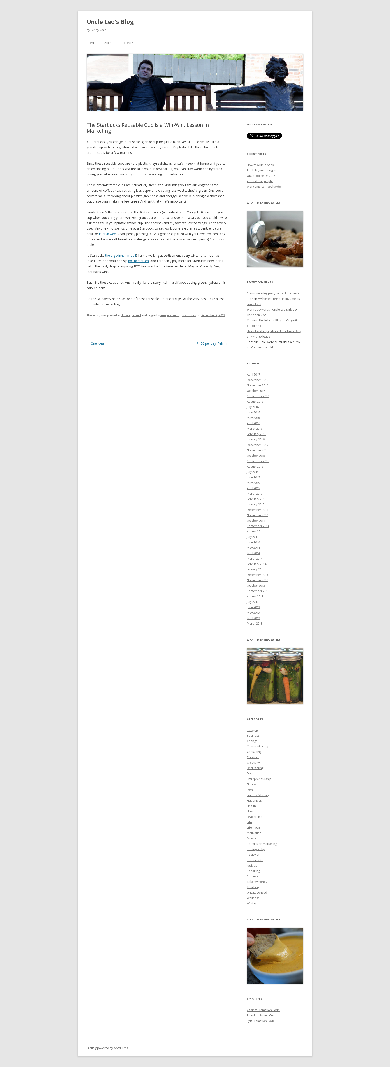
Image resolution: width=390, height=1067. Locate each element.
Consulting (254, 752)
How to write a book (260, 165)
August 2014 (255, 531)
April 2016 (253, 423)
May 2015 (253, 483)
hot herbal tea (138, 261)
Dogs (250, 773)
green (162, 315)
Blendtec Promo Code (261, 1015)
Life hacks (254, 827)
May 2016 (253, 418)
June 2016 (253, 412)
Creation (253, 757)
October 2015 (256, 456)
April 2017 (253, 374)
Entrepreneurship (259, 779)
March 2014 (254, 558)
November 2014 (257, 515)
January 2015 (256, 504)
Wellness (253, 898)
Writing (251, 903)
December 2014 (257, 510)
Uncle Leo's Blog (110, 22)
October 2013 (256, 585)
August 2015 (255, 466)
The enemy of (256, 315)
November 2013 (257, 580)
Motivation (254, 833)
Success (252, 876)
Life (249, 822)
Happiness (254, 800)
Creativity (253, 762)
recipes (252, 865)
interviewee (107, 234)
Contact (130, 43)
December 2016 (257, 380)
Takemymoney (257, 882)
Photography (256, 849)
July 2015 (253, 472)
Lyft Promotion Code (261, 1021)
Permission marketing (262, 844)
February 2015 (256, 499)
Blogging (252, 730)
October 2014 (256, 521)
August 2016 (255, 401)
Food (250, 790)
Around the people (260, 181)
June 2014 (253, 542)
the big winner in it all (120, 255)
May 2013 (253, 613)
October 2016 (256, 391)
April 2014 (253, 553)
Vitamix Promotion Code (263, 1010)
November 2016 (257, 385)
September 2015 (258, 461)
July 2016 (253, 407)
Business (253, 735)
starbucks (189, 315)
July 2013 (253, 602)
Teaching (253, 887)
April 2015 (253, 488)
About (109, 43)
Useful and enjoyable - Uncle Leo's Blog (274, 331)
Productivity (255, 860)
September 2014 (258, 526)
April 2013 (253, 618)
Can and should (262, 347)
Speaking (253, 871)
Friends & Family (258, 795)
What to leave (260, 336)
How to (251, 811)
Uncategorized (131, 315)
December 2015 (257, 445)
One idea (95, 343)
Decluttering (255, 768)
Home (91, 43)
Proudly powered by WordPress (107, 1048)
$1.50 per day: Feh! (212, 343)
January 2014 (256, 569)
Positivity (253, 855)
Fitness (252, 784)
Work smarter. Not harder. (265, 186)
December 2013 (257, 575)
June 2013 (253, 607)
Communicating (257, 746)
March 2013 (254, 623)
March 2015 (254, 493)
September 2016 (258, 396)
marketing (174, 315)
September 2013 (258, 591)
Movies (252, 838)
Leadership (254, 817)
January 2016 (256, 439)
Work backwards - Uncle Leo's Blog (270, 309)
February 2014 (256, 564)
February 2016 (256, 434)
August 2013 (255, 596)
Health (251, 806)
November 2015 (257, 450)
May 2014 (253, 548)
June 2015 (253, 477)
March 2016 (254, 428)
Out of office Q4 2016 (261, 176)
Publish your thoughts (262, 170)
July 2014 (253, 537)
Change (252, 741)
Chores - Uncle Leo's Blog (264, 320)
